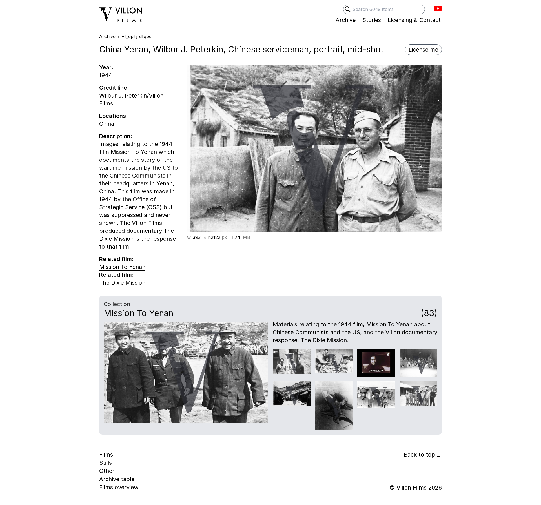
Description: (115, 136)
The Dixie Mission (122, 282)
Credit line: (114, 87)
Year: (106, 67)
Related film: (116, 259)
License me (423, 49)
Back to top (423, 454)
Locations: (113, 115)
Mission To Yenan (122, 266)
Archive (107, 36)
